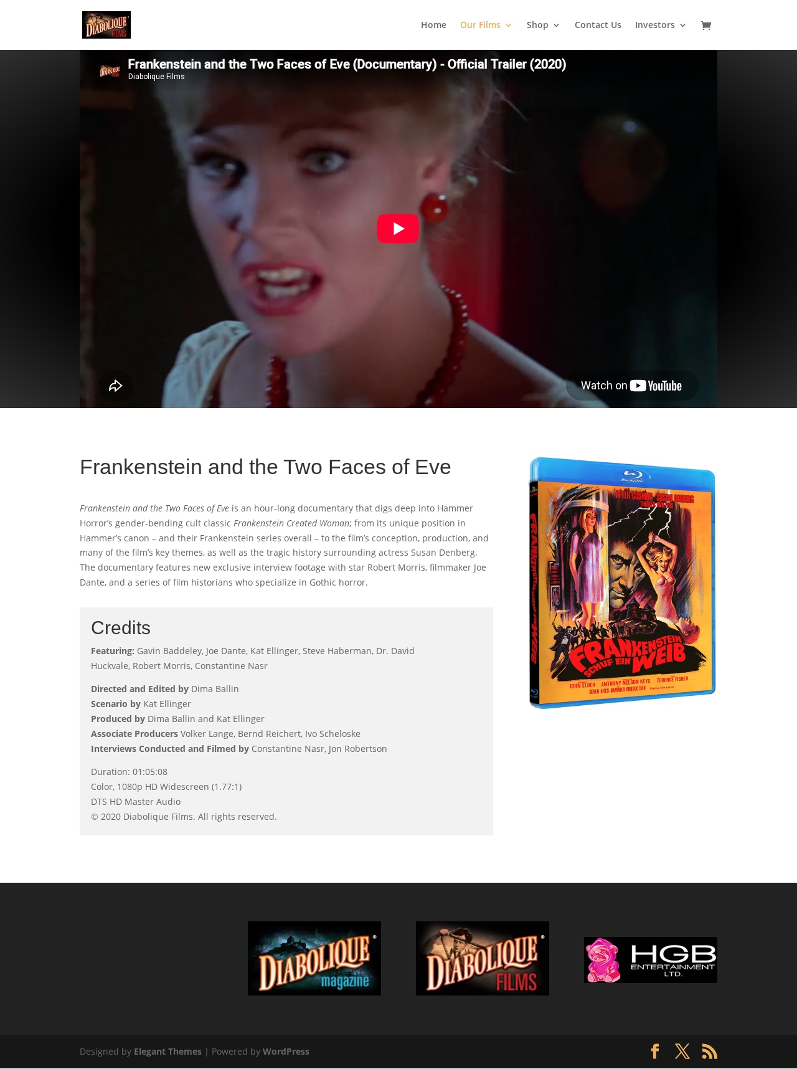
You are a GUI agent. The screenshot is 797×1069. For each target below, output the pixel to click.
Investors (655, 26)
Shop (538, 26)
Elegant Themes (168, 1051)
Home (433, 26)
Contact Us (598, 26)
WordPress (286, 1051)
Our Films (480, 26)
